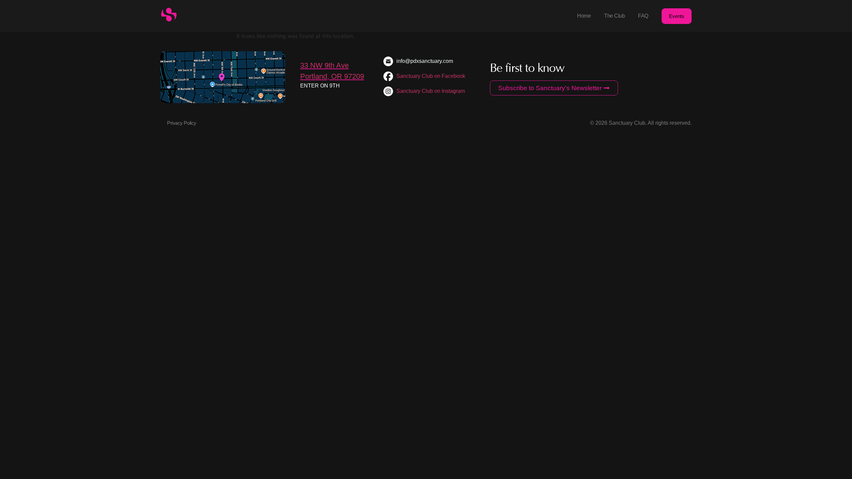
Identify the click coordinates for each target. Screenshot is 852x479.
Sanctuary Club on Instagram (430, 91)
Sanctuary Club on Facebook (430, 76)
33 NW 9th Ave (324, 65)
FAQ (643, 16)
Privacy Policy (181, 123)
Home (584, 16)
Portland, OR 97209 (332, 76)
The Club (614, 16)
